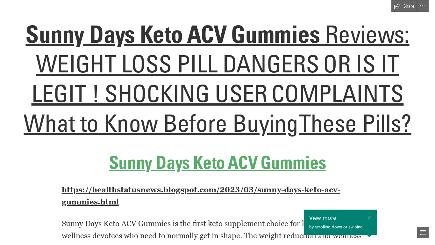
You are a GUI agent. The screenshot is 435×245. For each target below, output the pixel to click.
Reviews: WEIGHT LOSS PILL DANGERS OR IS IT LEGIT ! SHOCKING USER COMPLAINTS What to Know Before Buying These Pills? (217, 78)
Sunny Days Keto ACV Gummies (172, 34)
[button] (404, 6)
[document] (217, 122)
